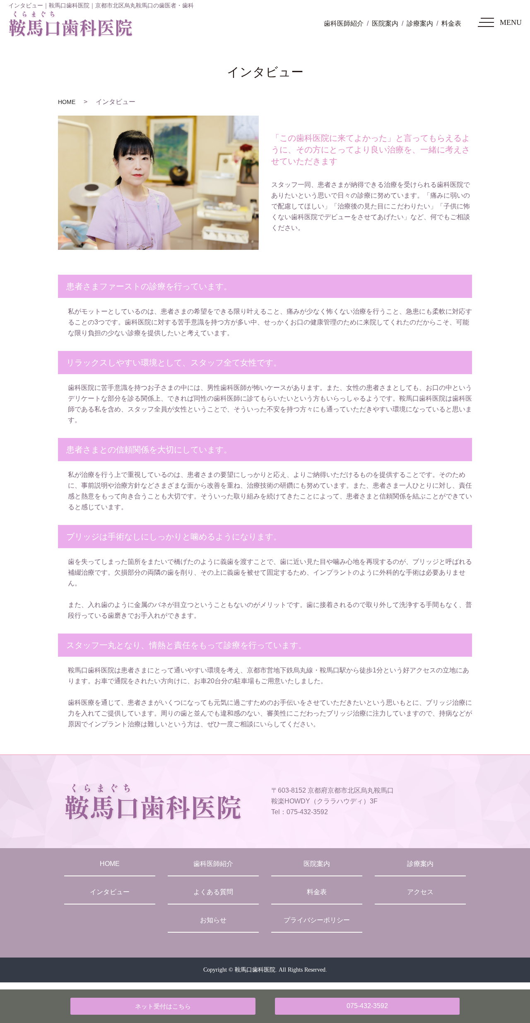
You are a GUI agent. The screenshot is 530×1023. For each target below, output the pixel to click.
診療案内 (420, 23)
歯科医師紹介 (344, 23)
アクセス (420, 891)
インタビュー (110, 891)
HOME (66, 102)
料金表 (451, 23)
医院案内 (385, 23)
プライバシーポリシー (317, 920)
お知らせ (213, 920)
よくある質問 (213, 891)
